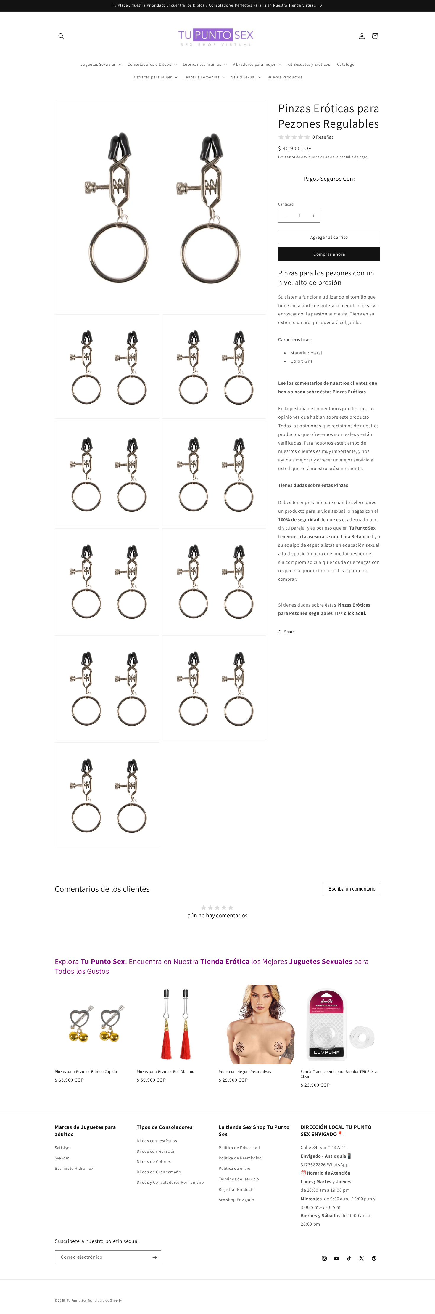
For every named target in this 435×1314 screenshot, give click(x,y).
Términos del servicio (239, 1179)
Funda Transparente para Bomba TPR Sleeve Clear (339, 1074)
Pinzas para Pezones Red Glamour (166, 1071)
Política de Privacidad (239, 1147)
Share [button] (289, 631)
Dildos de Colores (154, 1161)
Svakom (62, 1158)
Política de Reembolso (240, 1158)
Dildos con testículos (157, 1140)
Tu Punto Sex (77, 1300)
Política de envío (234, 1168)
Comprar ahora (329, 254)
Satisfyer (63, 1147)
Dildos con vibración (156, 1151)
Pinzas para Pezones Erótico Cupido (86, 1071)
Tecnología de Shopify (105, 1300)
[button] (61, 36)
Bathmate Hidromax (74, 1168)
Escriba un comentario (352, 888)
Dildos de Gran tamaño (159, 1172)
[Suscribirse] (154, 1258)
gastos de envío (298, 157)
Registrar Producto (237, 1189)
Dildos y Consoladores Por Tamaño (170, 1182)
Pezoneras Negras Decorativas (245, 1071)
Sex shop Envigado (236, 1199)
